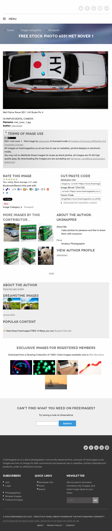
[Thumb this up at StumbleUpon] (48, 189)
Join (7, 482)
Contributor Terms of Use (65, 521)
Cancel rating (4, 179)
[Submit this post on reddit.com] (42, 189)
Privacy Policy (54, 525)
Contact (70, 525)
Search (42, 489)
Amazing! (16, 179)
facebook (87, 8)
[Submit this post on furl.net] (24, 189)
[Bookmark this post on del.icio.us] (7, 189)
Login (8, 485)
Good (11, 179)
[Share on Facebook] (19, 189)
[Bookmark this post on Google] (30, 189)
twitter (80, 8)
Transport (53, 30)
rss (93, 8)
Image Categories (31, 30)
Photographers (13, 492)
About (40, 525)
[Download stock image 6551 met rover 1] (55, 80)
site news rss (96, 447)
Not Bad (9, 179)
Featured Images (14, 499)
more (51, 273)
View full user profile (13, 289)
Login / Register (41, 521)
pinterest (100, 8)
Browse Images (13, 496)
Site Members (96, 354)
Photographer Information (17, 521)
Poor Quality (6, 179)
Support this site (63, 330)
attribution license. (32, 466)
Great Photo (14, 179)
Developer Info (45, 482)
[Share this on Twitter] (7, 192)
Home (10, 30)
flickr (106, 8)
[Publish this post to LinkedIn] (36, 189)
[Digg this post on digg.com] (13, 189)
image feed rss (101, 447)
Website (19, 448)
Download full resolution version (80, 202)
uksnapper (17, 125)
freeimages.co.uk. (94, 459)
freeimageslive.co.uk (19, 6)
